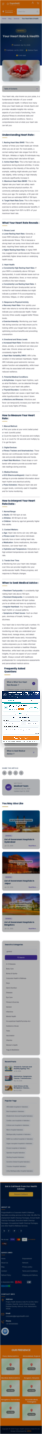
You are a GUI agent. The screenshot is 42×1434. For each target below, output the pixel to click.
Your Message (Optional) (10, 726)
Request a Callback (21, 738)
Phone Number (26, 720)
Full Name (6, 720)
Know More (33, 707)
